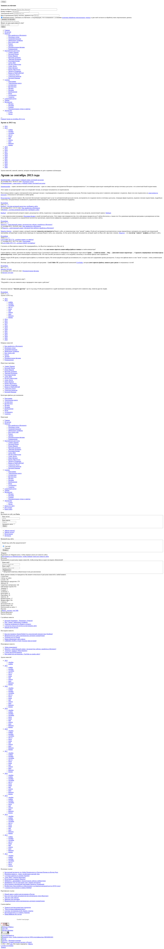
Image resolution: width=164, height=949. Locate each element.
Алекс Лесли (12, 66)
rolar (11, 944)
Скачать (7, 80)
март (9, 141)
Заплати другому (6, 269)
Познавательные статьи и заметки (19, 109)
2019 (6, 155)
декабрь (10, 662)
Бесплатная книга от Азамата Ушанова (17, 912)
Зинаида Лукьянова (14, 71)
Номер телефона (6, 11)
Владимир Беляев (14, 61)
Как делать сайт (13, 42)
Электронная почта (7, 13)
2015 (6, 148)
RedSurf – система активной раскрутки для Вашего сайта (19, 206)
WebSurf (108, 213)
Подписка (8, 535)
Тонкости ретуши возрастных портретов (18, 907)
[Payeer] (3, 939)
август (10, 135)
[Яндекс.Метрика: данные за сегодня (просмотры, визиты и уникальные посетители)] (7, 930)
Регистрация (9, 534)
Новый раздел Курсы (11, 627)
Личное (10, 45)
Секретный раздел (10, 98)
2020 (6, 157)
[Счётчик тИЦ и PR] (5, 925)
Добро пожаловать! (11, 647)
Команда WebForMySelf (16, 73)
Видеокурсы (12, 86)
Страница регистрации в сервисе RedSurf (18, 887)
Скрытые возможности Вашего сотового (18, 624)
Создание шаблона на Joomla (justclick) (17, 875)
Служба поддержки (7, 945)
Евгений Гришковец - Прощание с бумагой (19, 620)
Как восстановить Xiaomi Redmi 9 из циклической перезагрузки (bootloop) (29, 634)
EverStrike (79, 262)
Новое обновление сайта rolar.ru (15, 639)
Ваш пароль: (6, 520)
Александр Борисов (14, 76)
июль (10, 674)
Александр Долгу (14, 74)
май (9, 138)
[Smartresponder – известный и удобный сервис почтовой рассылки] (23, 183)
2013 (6, 128)
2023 (6, 162)
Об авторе (8, 32)
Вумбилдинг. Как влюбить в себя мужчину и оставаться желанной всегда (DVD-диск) (32, 886)
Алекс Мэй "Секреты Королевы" (15, 877)
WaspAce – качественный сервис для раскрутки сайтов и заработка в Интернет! (26, 224)
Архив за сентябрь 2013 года (15, 119)
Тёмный (7, 548)
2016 (6, 150)
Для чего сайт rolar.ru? (12, 897)
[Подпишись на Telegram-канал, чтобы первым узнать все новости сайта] (25, 556)
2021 (6, 159)
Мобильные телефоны (15, 40)
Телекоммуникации (14, 39)
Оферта (30, 944)
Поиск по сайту (10, 506)
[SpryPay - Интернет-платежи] (11, 940)
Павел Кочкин (13, 68)
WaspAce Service (6, 231)
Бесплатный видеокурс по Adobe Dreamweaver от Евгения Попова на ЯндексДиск (31, 872)
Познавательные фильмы (16, 47)
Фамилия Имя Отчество (8, 9)
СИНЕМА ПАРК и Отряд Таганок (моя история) (20, 641)
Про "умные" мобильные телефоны (16, 622)
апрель (10, 140)
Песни (10, 114)
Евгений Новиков (14, 78)
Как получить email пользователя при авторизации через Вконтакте (26, 896)
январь (10, 145)
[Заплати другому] (7, 272)
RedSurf (3, 213)
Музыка (10, 88)
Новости (7, 33)
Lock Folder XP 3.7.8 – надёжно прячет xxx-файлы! (17, 239)
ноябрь (10, 129)
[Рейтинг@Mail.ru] (7, 927)
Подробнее (4, 203)
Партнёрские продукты (12, 51)
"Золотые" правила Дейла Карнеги (16, 650)
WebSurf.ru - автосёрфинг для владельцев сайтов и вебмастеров (25, 881)
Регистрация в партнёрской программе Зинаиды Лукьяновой (24, 884)
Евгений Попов (13, 54)
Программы (12, 81)
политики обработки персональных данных (76, 17)
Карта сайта (8, 509)
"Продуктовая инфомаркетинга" (15, 909)
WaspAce (122, 233)
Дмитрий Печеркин (14, 59)
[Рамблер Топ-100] (4, 928)
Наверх (3, 947)
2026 (6, 167)
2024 (6, 164)
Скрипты (11, 97)
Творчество (8, 110)
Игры (10, 93)
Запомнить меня (7, 524)
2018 (6, 153)
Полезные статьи (13, 37)
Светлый (7, 546)
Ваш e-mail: (6, 566)
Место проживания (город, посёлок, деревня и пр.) (17, 15)
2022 (6, 160)
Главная (7, 30)
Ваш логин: (6, 516)
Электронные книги (15, 83)
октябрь (10, 131)
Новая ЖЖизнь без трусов (13, 914)
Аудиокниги (12, 95)
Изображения (12, 92)
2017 (6, 152)
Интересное (8, 102)
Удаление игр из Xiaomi (12, 637)
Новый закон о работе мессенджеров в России (20, 894)
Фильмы (11, 90)
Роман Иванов (13, 56)
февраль (11, 143)
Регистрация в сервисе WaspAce (15, 879)
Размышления (12, 49)
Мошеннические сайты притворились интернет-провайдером (25, 635)
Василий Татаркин (14, 57)
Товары (7, 100)
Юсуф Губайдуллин (14, 64)
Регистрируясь (5, 198)
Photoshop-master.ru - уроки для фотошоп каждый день (22, 874)
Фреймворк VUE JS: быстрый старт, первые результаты (23, 882)
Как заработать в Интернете (17, 35)
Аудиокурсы (12, 85)
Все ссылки (8, 507)
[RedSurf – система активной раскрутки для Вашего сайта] (20, 209)
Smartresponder (5, 186)
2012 (6, 126)
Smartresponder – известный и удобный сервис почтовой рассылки (22, 180)
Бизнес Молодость (14, 69)
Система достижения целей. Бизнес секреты (19, 911)
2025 (6, 165)
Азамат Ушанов (13, 52)
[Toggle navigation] (1, 117)
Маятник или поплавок (12, 899)
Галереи (11, 107)
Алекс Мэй (12, 62)
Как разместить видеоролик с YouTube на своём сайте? (22, 654)
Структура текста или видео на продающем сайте (21, 626)
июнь (10, 136)
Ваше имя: (6, 562)
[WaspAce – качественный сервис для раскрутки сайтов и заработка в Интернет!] (27, 228)
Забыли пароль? (10, 530)
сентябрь (11, 133)
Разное (10, 44)
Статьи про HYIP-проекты (13, 652)
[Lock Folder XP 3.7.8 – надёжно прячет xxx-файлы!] (18, 243)
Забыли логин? (9, 532)
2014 (6, 147)
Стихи (10, 112)
